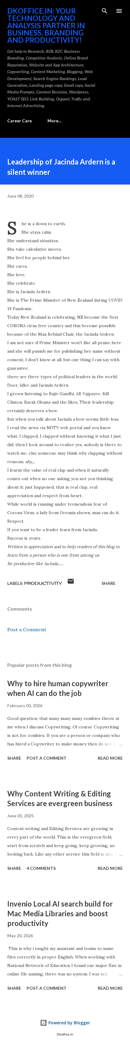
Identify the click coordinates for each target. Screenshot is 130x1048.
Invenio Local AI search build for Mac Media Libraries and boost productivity (60, 913)
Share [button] (108, 583)
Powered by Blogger (68, 1023)
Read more (110, 758)
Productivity (43, 583)
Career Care (19, 120)
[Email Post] (70, 583)
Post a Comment (26, 629)
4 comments (41, 868)
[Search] (104, 11)
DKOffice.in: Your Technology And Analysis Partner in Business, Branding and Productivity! (46, 25)
